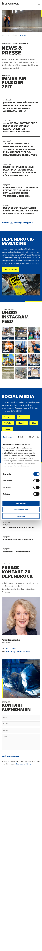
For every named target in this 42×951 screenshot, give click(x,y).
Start (3, 35)
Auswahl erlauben (21, 510)
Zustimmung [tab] (7, 437)
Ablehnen (21, 516)
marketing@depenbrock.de (18, 651)
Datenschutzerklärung (23, 764)
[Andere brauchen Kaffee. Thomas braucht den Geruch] (8, 347)
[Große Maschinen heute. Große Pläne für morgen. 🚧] (21, 360)
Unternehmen (12, 35)
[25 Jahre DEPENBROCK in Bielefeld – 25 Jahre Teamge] (34, 360)
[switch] (36, 480)
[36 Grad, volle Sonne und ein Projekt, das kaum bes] (34, 373)
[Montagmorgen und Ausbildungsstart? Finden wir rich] (34, 347)
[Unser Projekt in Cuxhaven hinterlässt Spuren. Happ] (8, 373)
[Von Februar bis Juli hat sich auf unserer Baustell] (8, 333)
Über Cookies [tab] (34, 437)
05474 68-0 (11, 648)
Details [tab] (20, 437)
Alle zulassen (21, 503)
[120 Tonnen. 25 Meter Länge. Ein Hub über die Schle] (21, 373)
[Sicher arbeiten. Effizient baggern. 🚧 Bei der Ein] (8, 360)
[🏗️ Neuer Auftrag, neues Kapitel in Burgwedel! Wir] (34, 333)
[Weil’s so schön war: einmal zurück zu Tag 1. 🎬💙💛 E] (21, 333)
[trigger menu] (38, 3)
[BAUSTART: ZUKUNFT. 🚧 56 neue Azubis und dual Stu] (21, 347)
